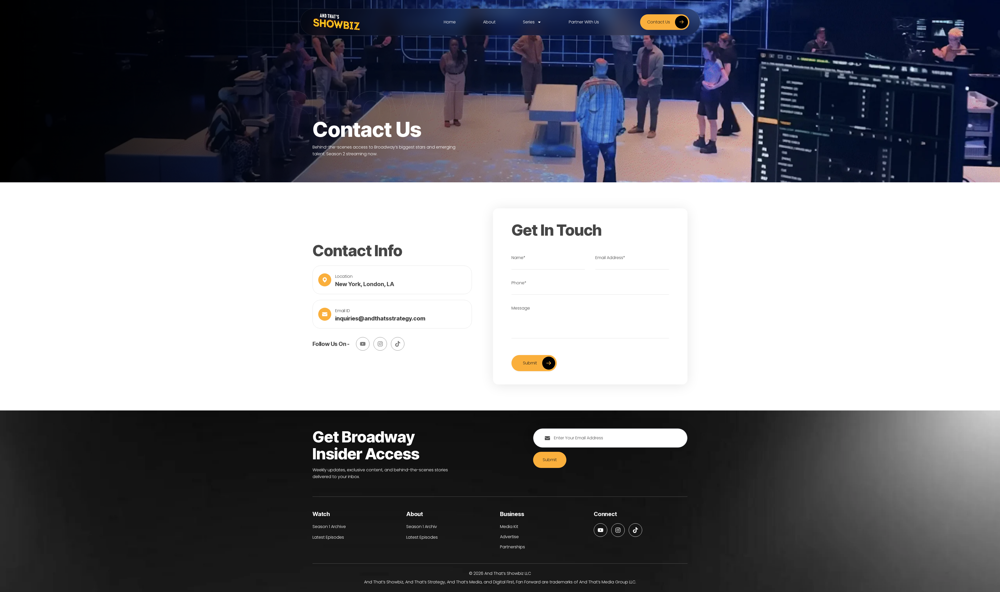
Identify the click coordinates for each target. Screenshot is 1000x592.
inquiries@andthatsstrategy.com (380, 318)
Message (520, 308)
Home (450, 22)
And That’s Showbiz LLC (507, 573)
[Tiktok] (397, 344)
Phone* (519, 283)
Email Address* (610, 258)
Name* (518, 258)
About (489, 22)
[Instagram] (380, 344)
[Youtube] (363, 344)
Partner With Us (584, 22)
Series (529, 22)
